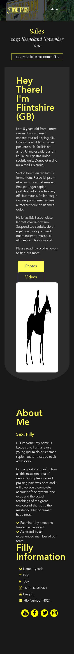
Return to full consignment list (37, 57)
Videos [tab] (31, 277)
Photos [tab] (31, 266)
